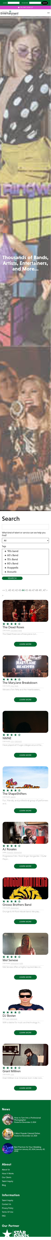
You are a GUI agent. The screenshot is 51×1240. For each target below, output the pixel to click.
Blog (4, 1185)
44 (23, 590)
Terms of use (7, 1212)
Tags (4, 546)
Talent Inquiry (7, 1181)
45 (26, 590)
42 (16, 590)
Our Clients (6, 1177)
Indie (21, 963)
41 (13, 590)
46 (30, 590)
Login (5, 3)
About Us (6, 1170)
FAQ (3, 1216)
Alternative (18, 852)
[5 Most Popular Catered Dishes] (8, 1134)
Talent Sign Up (26, 7)
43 (19, 590)
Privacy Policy (7, 1208)
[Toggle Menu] (48, 12)
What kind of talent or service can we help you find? (24, 533)
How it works (8, 1173)
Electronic (18, 741)
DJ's (12, 741)
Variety (13, 797)
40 (9, 590)
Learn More (25, 644)
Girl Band (14, 630)
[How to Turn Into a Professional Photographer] (8, 1119)
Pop (12, 686)
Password (25, 3)
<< (3, 590)
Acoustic (10, 852)
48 (36, 590)
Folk (12, 1074)
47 (33, 590)
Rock (20, 630)
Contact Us (6, 1204)
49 (40, 590)
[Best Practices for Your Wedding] (8, 1148)
